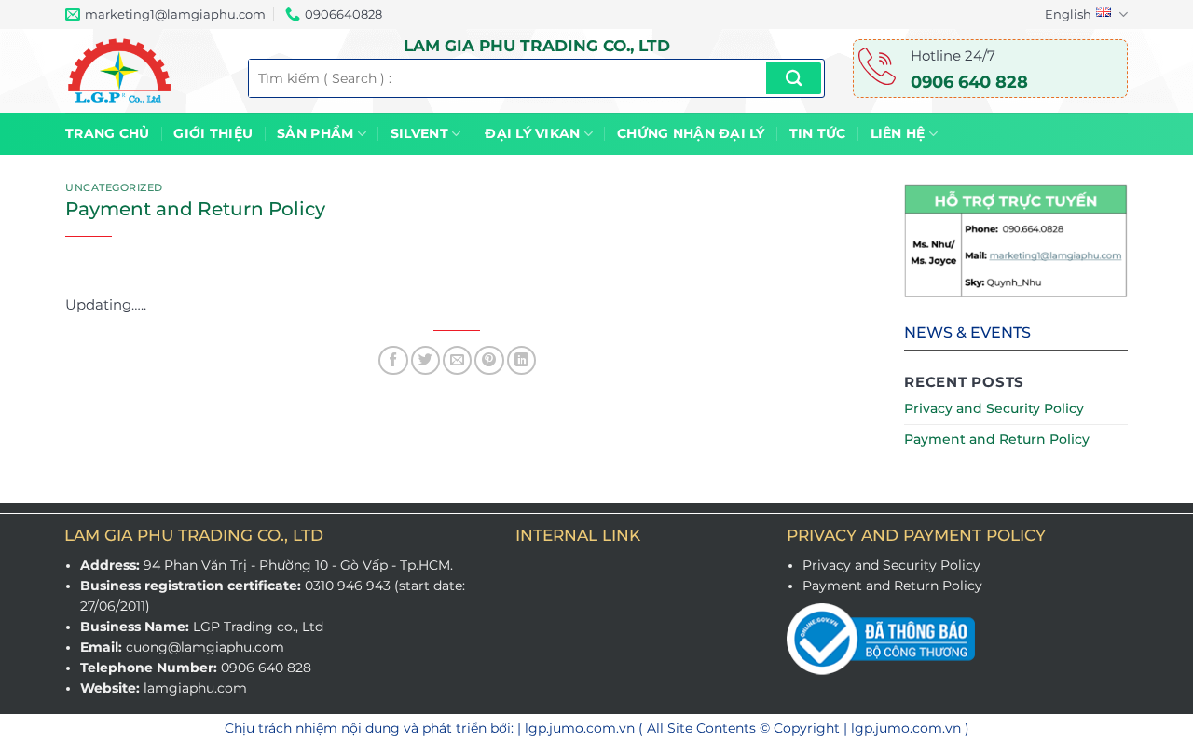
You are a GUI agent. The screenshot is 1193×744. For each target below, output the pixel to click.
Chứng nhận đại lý (691, 133)
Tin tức (817, 133)
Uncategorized (114, 188)
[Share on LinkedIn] (521, 360)
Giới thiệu (213, 133)
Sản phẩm (315, 133)
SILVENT (419, 133)
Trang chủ (107, 133)
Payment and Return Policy (997, 439)
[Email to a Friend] (457, 360)
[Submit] (793, 78)
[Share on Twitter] (425, 360)
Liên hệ (898, 133)
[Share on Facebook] (392, 360)
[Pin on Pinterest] (488, 360)
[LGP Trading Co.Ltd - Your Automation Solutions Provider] (142, 71)
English (1068, 14)
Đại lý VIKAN (532, 133)
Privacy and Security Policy (994, 408)
